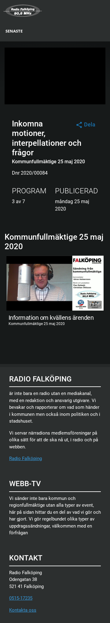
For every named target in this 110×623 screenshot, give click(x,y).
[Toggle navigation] (106, 10)
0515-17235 (20, 598)
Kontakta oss (22, 610)
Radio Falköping (25, 458)
